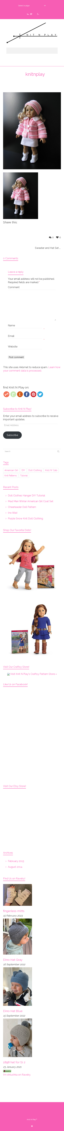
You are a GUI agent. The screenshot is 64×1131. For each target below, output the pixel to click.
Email (11, 336)
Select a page (24, 6)
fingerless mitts (13, 911)
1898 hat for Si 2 (14, 1062)
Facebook (32, 13)
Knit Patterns (11, 475)
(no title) (12, 512)
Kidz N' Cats (51, 470)
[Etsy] (20, 394)
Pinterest (37, 13)
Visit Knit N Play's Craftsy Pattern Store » (33, 674)
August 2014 (15, 866)
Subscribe (12, 435)
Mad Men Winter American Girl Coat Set (30, 501)
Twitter (27, 13)
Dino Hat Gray (12, 959)
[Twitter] (40, 394)
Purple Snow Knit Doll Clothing (25, 518)
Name (11, 325)
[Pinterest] (33, 394)
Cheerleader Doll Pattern (22, 507)
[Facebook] (27, 394)
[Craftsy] (6, 394)
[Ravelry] (13, 394)
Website (12, 346)
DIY (23, 470)
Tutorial (24, 475)
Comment (14, 287)
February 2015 (16, 861)
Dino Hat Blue (13, 1011)
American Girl (11, 470)
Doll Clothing (35, 470)
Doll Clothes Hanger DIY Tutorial (26, 495)
